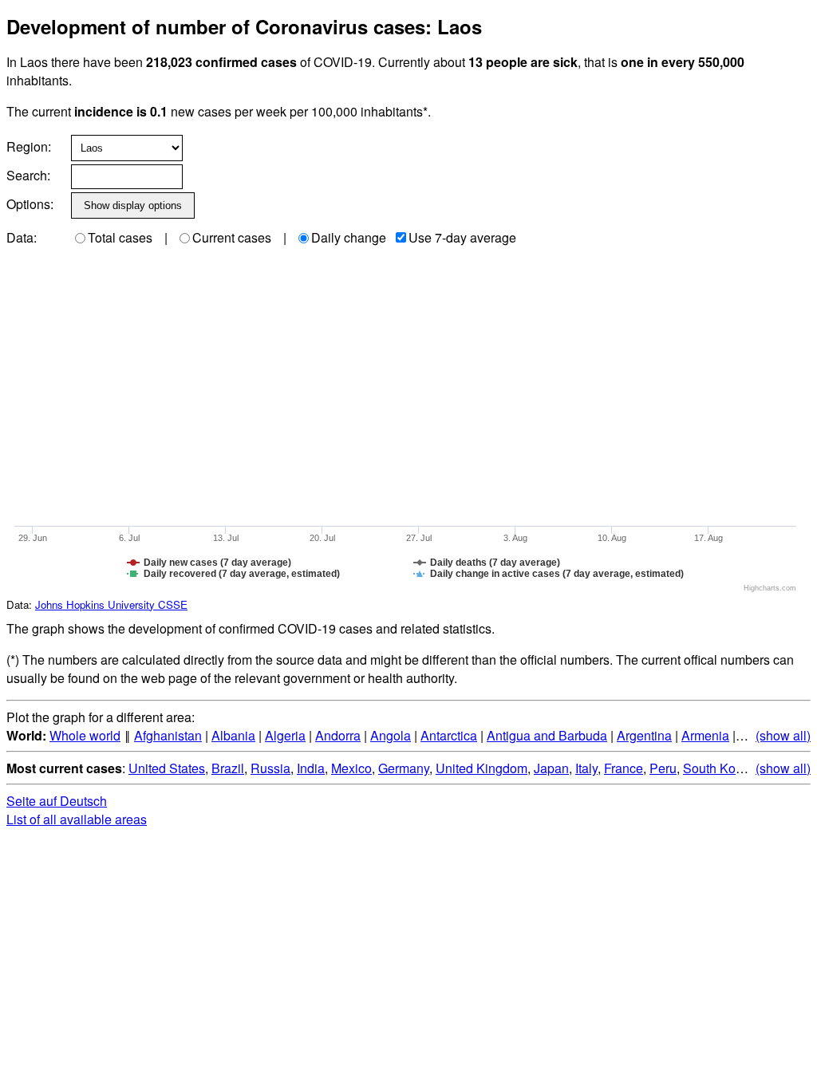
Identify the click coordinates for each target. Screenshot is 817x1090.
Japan (551, 768)
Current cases (231, 237)
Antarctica (448, 735)
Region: (28, 146)
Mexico (351, 768)
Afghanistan (168, 735)
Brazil (227, 768)
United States (166, 768)
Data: (21, 237)
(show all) (783, 735)
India (311, 768)
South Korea (718, 768)
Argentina (644, 735)
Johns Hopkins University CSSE (111, 604)
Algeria (285, 735)
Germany (403, 768)
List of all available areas (76, 819)
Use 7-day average (462, 237)
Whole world (84, 735)
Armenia (705, 735)
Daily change (348, 237)
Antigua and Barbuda (547, 735)
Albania (233, 735)
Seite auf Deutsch (56, 801)
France (623, 768)
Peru (663, 768)
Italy (586, 768)
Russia (270, 768)
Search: (28, 175)
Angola (390, 735)
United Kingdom (481, 768)
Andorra (338, 735)
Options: (29, 204)
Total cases (120, 237)
